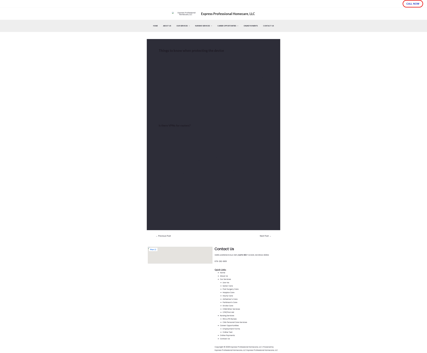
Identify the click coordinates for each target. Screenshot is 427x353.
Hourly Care (228, 296)
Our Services (182, 26)
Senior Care (228, 286)
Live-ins (226, 282)
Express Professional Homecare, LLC (228, 14)
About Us (167, 26)
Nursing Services (202, 26)
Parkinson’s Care (230, 302)
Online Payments (251, 26)
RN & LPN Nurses (230, 319)
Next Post (265, 236)
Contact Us (268, 26)
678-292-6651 (221, 261)
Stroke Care (228, 305)
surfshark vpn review (213, 135)
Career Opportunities (226, 26)
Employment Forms (231, 329)
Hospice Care (228, 292)
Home (155, 26)
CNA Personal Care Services (235, 322)
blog (162, 55)
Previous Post (163, 236)
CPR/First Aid (228, 312)
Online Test (228, 332)
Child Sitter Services (231, 309)
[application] (189, 25)
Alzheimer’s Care (230, 299)
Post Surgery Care (231, 289)
